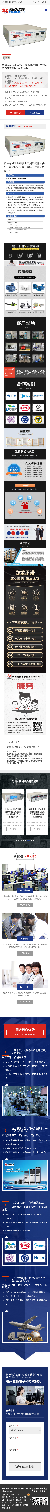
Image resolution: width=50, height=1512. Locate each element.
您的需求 (13, 1426)
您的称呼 (13, 1438)
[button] (16, 840)
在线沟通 (17, 113)
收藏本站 (36, 2)
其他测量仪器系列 (21, 76)
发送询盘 (36, 113)
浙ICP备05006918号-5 (10, 1495)
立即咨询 (23, 905)
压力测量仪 (34, 78)
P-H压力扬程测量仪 (21, 78)
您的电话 (13, 1450)
